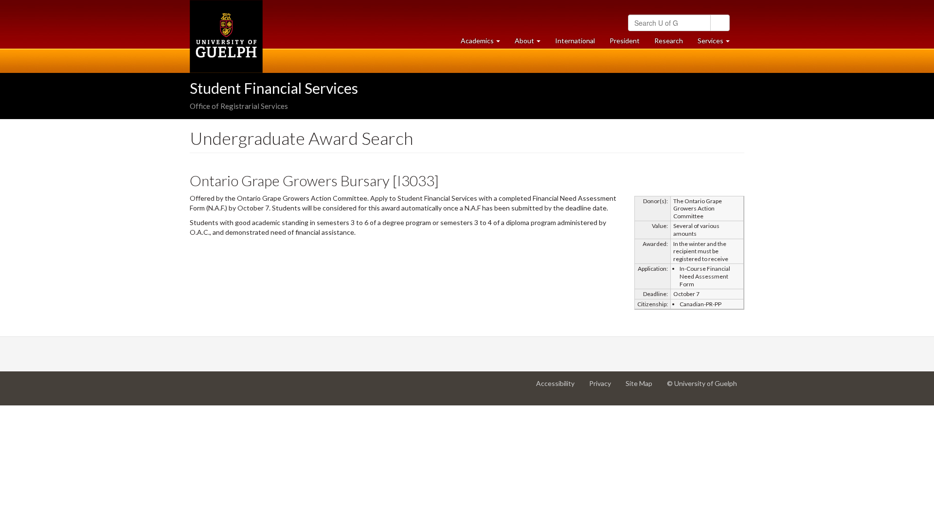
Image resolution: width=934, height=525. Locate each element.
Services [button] (717, 43)
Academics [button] (484, 43)
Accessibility (559, 387)
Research (672, 43)
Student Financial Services (274, 88)
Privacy (603, 387)
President (625, 40)
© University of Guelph (702, 383)
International (575, 40)
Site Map (643, 387)
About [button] (531, 43)
